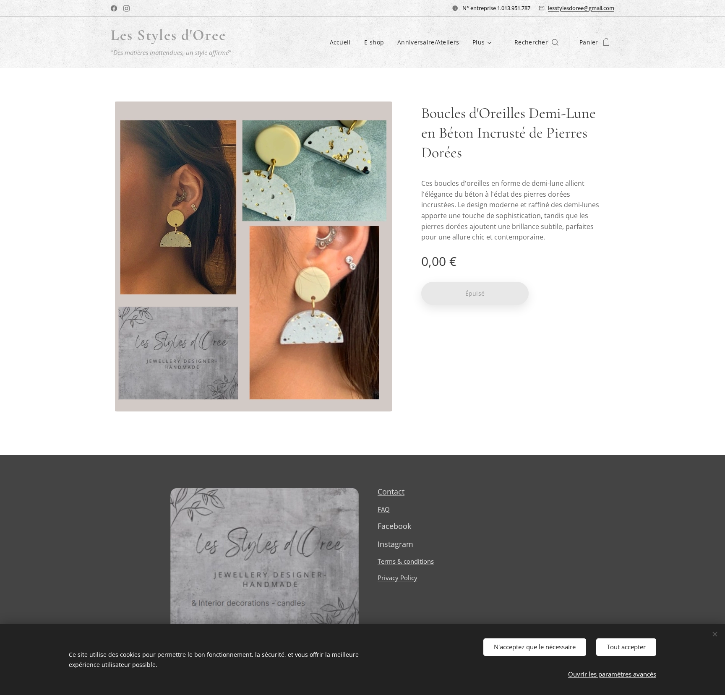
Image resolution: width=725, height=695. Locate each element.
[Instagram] (126, 8)
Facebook (394, 526)
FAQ (384, 509)
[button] (536, 42)
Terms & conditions (406, 561)
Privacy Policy (397, 577)
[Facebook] (114, 8)
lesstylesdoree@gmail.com (581, 8)
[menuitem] (342, 42)
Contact (391, 492)
